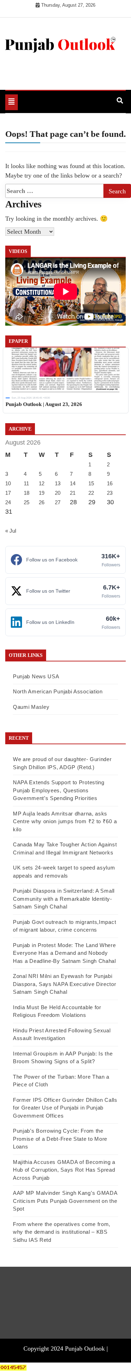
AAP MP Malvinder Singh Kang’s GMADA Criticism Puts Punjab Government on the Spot (65, 1201)
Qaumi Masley (31, 707)
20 (57, 493)
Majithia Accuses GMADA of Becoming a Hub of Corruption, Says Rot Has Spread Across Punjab (64, 1170)
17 (8, 493)
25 (26, 502)
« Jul (10, 531)
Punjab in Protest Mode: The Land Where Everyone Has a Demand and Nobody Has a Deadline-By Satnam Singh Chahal (64, 953)
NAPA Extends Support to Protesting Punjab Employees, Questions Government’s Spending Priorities (58, 790)
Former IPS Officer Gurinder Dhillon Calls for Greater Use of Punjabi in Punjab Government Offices (65, 1108)
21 (72, 493)
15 (91, 483)
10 (8, 483)
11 (26, 483)
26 (41, 502)
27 (57, 502)
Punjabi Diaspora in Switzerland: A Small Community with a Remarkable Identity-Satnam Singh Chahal (64, 899)
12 (41, 483)
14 (72, 483)
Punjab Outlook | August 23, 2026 (44, 404)
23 (109, 493)
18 (26, 493)
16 (109, 483)
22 (91, 493)
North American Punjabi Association (58, 691)
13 (57, 483)
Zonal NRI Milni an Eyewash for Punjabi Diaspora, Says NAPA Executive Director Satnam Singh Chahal (64, 984)
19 (41, 493)
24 (8, 502)
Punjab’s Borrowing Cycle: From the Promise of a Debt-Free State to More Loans (60, 1139)
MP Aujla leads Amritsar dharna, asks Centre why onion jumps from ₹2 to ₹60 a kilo (65, 821)
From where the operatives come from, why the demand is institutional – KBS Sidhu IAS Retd (61, 1232)
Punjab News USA (36, 676)
